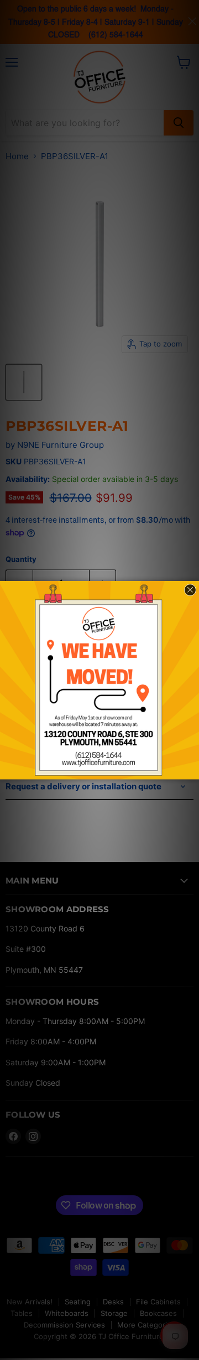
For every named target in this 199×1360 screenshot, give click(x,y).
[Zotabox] (192, 769)
